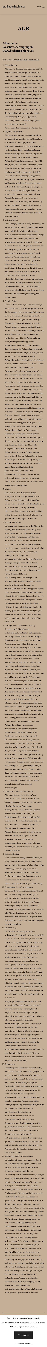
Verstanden (23, 1335)
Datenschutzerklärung (23, 1343)
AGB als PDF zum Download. (28, 60)
